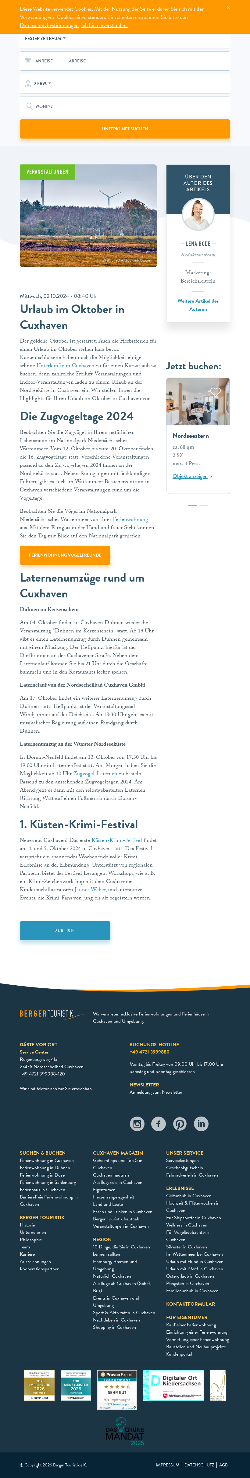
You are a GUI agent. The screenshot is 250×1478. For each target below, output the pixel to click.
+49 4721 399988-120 (42, 1074)
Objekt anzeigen (190, 476)
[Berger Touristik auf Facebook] (158, 1125)
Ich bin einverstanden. (104, 25)
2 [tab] (203, 508)
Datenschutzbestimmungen (49, 25)
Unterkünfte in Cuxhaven (66, 366)
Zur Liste (65, 930)
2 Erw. (40, 83)
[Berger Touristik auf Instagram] (137, 1125)
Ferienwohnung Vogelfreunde (65, 555)
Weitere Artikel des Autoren (198, 305)
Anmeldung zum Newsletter (156, 1092)
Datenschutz (199, 1465)
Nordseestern (191, 435)
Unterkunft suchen (125, 129)
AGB (223, 1465)
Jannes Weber (90, 890)
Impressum (167, 1465)
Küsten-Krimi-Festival (116, 841)
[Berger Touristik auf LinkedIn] (201, 1125)
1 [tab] (192, 508)
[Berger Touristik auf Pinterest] (180, 1125)
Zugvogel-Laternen (95, 774)
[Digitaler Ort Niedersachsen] (173, 1384)
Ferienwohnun (129, 520)
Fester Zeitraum (43, 38)
